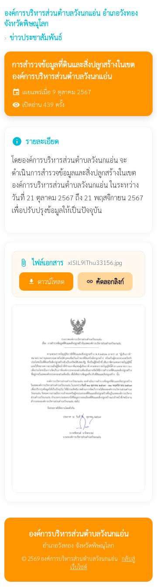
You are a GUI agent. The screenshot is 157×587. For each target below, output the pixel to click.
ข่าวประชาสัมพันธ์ (36, 37)
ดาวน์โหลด (46, 281)
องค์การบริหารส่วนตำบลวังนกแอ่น (71, 18)
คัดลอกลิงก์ (105, 281)
